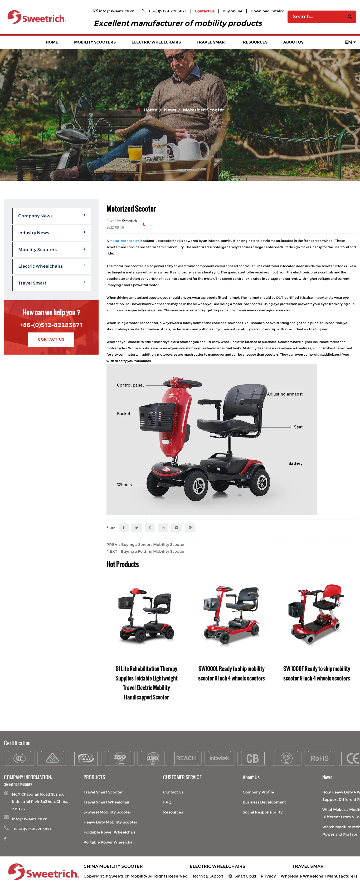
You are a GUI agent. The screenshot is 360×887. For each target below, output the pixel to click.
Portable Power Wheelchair (109, 842)
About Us (293, 42)
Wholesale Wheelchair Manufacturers (319, 876)
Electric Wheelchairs (156, 42)
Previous (110, 642)
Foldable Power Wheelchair (109, 832)
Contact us (205, 11)
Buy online (232, 11)
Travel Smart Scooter (103, 792)
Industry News (33, 232)
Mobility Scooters (95, 42)
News (170, 109)
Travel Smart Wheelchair (107, 802)
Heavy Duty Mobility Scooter (110, 822)
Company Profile (258, 792)
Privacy (268, 876)
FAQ (167, 802)
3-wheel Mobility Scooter (107, 812)
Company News (35, 215)
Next (352, 642)
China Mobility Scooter (113, 866)
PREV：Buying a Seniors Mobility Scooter (145, 544)
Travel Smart (212, 42)
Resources (255, 42)
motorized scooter (124, 241)
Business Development (264, 802)
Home (52, 42)
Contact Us (51, 339)
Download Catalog (268, 11)
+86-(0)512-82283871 (51, 325)
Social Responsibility (263, 812)
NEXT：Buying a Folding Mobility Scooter (145, 551)
